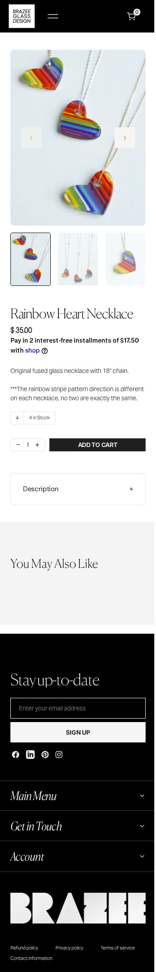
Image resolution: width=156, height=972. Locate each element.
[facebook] (15, 754)
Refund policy (24, 955)
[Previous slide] (31, 137)
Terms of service (118, 955)
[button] (53, 16)
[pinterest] (45, 754)
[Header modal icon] (53, 16)
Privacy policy (69, 955)
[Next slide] (124, 137)
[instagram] (59, 754)
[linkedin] (30, 754)
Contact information (31, 965)
